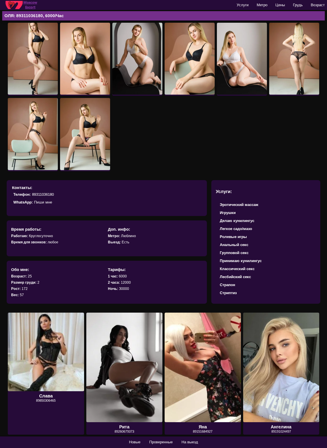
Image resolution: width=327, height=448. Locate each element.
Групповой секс (234, 253)
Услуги (243, 5)
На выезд (190, 442)
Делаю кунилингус (237, 221)
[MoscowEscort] (22, 5)
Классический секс (237, 269)
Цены (280, 5)
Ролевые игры (233, 237)
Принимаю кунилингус (241, 261)
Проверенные (161, 442)
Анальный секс (234, 245)
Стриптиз (228, 293)
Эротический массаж (239, 205)
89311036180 (43, 194)
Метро (262, 5)
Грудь (298, 5)
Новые (134, 442)
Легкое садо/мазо (236, 229)
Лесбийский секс (235, 277)
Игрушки (228, 213)
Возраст (318, 5)
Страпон (227, 285)
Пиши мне (43, 202)
